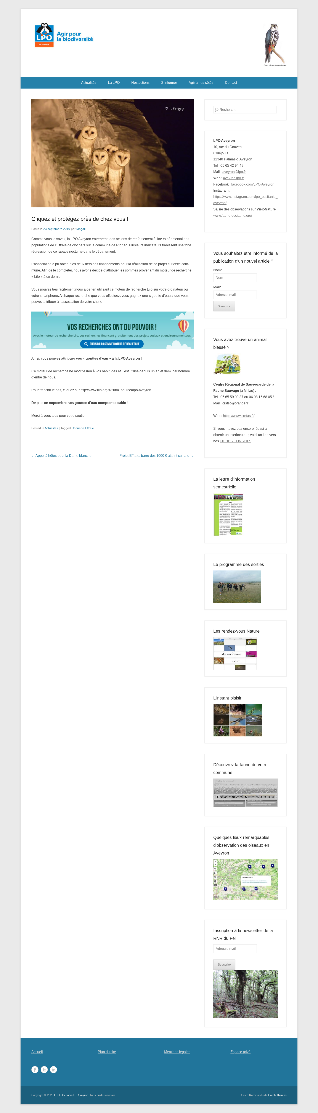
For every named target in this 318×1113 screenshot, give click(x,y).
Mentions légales (177, 1052)
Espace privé (240, 1052)
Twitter (44, 1069)
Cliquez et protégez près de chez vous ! (79, 219)
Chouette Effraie (83, 428)
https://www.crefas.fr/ (238, 416)
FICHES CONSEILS (235, 441)
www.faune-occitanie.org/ (232, 215)
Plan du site (107, 1052)
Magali (80, 229)
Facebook (35, 1069)
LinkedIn (53, 1069)
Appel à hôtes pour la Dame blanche (61, 455)
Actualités (88, 82)
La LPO (114, 82)
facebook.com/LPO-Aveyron (252, 184)
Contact (231, 82)
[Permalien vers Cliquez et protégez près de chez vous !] (112, 153)
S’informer (169, 82)
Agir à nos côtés (201, 82)
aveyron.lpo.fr (233, 178)
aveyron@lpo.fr (234, 172)
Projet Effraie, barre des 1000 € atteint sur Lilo (156, 455)
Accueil (37, 1052)
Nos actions (140, 82)
